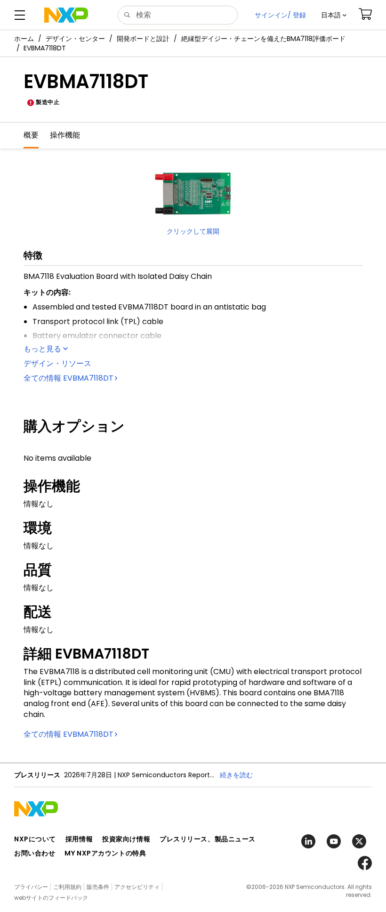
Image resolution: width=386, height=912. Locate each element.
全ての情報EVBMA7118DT (68, 378)
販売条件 (98, 887)
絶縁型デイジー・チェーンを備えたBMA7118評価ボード (263, 38)
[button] (333, 15)
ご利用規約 (67, 887)
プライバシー (31, 887)
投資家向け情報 (126, 839)
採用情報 (79, 839)
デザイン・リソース (57, 363)
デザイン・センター (75, 38)
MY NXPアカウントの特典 (105, 853)
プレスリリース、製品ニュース (208, 839)
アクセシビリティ (137, 887)
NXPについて (35, 839)
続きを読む (236, 775)
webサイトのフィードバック (51, 898)
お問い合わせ (34, 853)
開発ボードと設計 (143, 38)
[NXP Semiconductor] (66, 15)
